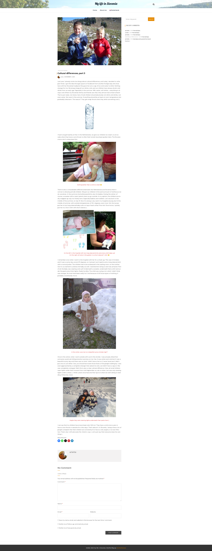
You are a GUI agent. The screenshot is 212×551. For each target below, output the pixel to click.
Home (95, 10)
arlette (62, 76)
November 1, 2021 (69, 76)
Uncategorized (62, 70)
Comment (61, 482)
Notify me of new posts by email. (70, 528)
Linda (127, 32)
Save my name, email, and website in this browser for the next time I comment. (85, 520)
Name (60, 504)
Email (60, 512)
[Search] (153, 4)
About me (103, 10)
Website (93, 512)
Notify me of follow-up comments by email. (73, 524)
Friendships (136, 30)
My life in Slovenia (106, 4)
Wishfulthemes (121, 548)
